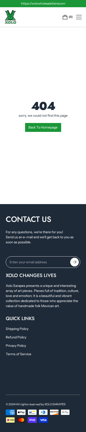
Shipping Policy (17, 329)
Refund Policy (16, 337)
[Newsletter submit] (74, 262)
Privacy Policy (16, 345)
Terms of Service (18, 354)
